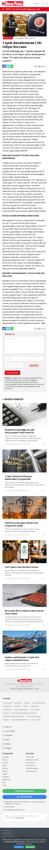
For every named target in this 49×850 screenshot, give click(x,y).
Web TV (8, 727)
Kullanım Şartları (8, 836)
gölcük (27, 703)
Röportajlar (6, 780)
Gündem (5, 757)
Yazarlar (8, 735)
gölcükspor (7, 706)
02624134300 (25, 797)
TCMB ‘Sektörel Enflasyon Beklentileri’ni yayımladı (18, 478)
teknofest (18, 703)
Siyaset (5, 763)
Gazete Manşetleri (32, 768)
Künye (7, 744)
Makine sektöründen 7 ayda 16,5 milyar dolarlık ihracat (22, 659)
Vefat (4, 785)
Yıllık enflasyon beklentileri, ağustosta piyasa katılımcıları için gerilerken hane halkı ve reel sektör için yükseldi (24, 484)
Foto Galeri (10, 731)
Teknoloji (5, 777)
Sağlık (4, 774)
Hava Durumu (31, 763)
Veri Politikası (7, 833)
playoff (17, 706)
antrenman (7, 710)
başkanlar (34, 706)
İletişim (8, 748)
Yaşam (5, 771)
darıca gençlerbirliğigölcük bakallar (24, 713)
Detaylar (18, 847)
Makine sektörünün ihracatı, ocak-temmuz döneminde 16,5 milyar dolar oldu (21, 664)
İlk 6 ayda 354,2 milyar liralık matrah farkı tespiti (24, 612)
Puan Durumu (31, 765)
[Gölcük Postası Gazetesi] (12, 3)
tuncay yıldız (35, 720)
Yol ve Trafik (30, 757)
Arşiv (7, 739)
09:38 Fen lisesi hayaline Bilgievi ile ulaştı (23, 9)
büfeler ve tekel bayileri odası (13, 716)
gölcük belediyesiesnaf (19, 720)
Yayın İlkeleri (6, 831)
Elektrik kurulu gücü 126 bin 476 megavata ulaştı (21, 524)
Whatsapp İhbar (26, 791)
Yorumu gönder (12, 373)
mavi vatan (7, 703)
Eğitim (4, 765)
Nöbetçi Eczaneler (32, 760)
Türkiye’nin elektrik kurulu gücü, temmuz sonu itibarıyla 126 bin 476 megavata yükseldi (22, 530)
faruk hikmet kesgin (33, 716)
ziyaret (25, 706)
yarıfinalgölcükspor (21, 710)
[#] (24, 680)
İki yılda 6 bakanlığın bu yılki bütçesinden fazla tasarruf (19, 431)
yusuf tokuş (35, 710)
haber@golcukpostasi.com (15, 810)
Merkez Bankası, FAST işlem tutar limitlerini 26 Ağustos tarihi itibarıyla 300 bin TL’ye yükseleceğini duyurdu (24, 572)
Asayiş (4, 760)
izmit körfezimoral (38, 703)
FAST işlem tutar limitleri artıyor (21, 567)
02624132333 (9, 807)
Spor (4, 782)
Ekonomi (8, 38)
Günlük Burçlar (31, 771)
